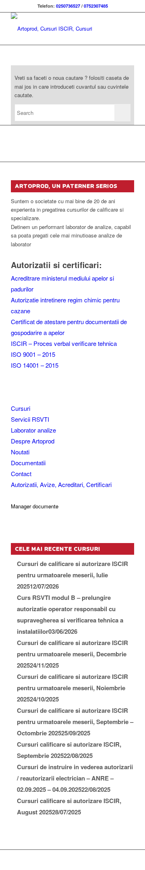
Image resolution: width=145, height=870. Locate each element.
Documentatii (28, 462)
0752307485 (96, 6)
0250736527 (68, 6)
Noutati (20, 451)
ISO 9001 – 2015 (33, 354)
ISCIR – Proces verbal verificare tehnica (64, 343)
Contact (21, 473)
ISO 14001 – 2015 (34, 365)
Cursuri (20, 408)
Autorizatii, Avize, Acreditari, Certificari (61, 484)
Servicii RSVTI (30, 419)
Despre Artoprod (32, 441)
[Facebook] (128, 860)
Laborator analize (33, 430)
